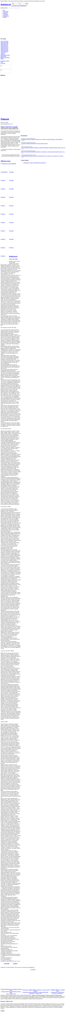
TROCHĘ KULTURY (5, 55)
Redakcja (34, 995)
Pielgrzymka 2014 (4, 48)
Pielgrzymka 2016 (4, 50)
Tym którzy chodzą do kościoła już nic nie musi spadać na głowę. (34, 143)
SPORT (2, 58)
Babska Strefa (6, 16)
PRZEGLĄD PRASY (5, 57)
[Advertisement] (33, 28)
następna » (15, 963)
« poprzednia (6, 963)
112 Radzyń (5, 14)
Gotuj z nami (5, 11)
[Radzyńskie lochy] (6, 72)
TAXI (2, 62)
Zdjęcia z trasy (6, 161)
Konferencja (13, 256)
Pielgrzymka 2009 (4, 42)
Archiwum (3, 52)
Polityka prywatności (50, 995)
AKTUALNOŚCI (4, 41)
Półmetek (5, 119)
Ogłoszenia (5, 13)
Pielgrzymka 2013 (4, 47)
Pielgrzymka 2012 (4, 45)
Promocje (3, 54)
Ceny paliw (3, 63)
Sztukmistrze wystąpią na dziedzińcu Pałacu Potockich (34, 162)
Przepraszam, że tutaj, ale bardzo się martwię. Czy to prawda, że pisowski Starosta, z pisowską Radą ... (42, 139)
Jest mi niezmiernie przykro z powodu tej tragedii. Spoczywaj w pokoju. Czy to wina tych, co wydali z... (42, 155)
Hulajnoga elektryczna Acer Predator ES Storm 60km (11, 992)
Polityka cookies (58, 995)
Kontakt (4, 17)
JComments (33, 969)
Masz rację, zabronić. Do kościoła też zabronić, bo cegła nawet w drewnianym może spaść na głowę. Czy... (43, 151)
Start (4, 10)
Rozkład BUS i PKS (5, 61)
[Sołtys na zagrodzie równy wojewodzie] (9, 126)
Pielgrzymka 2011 (4, 44)
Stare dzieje (5, 12)
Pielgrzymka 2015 (4, 49)
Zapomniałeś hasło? (15, 5)
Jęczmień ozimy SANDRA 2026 (57, 992)
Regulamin (43, 995)
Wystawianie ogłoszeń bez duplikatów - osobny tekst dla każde (35, 992)
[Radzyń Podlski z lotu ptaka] (6, 68)
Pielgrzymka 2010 (4, 43)
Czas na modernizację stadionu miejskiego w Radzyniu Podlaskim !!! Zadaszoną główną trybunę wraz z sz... (43, 147)
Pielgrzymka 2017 (4, 51)
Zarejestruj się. (32, 967)
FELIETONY (3, 56)
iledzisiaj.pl (6, 4)
